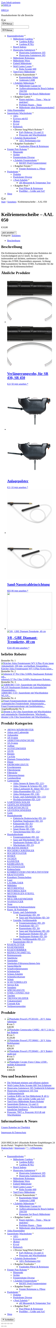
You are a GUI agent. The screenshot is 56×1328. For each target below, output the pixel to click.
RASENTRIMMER (16, 950)
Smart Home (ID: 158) (23, 829)
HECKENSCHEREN (17, 848)
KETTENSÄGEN (16, 866)
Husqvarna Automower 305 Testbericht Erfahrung (31, 1088)
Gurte (10, 813)
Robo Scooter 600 (27, 69)
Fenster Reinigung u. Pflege (32, 168)
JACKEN (12, 858)
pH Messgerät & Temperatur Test (34, 182)
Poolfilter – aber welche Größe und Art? (26, 1098)
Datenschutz (7, 1148)
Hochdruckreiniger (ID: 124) (26, 799)
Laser (9, 880)
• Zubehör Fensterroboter (25, 160)
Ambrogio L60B (27, 80)
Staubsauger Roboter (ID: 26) (33, 933)
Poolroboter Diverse (22, 177)
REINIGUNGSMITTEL (19, 952)
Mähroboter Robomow (24, 58)
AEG (15, 116)
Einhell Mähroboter (22, 63)
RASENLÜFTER (15, 944)
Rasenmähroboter (15, 36)
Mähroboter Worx (21, 60)
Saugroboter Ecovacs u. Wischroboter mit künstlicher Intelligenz (26, 1108)
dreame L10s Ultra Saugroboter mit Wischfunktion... (26, 717)
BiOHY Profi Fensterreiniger (32, 163)
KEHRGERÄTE (15, 864)
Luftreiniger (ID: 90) (23, 826)
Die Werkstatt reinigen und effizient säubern (28, 1082)
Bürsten (10, 754)
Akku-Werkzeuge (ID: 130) (26, 794)
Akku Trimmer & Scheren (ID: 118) (30, 786)
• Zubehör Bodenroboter (24, 138)
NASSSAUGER (15, 901)
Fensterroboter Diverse (24, 157)
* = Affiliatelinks (34, 1148)
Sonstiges (11, 202)
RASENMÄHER (15, 947)
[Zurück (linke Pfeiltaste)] (2, 1326)
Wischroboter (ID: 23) (23, 845)
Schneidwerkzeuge (16, 976)
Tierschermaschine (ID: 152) (26, 831)
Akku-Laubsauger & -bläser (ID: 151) (31, 788)
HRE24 (5, 10)
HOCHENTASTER (17, 853)
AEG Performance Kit (29, 140)
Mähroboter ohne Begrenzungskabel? (37, 107)
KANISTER (13, 861)
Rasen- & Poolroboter (17, 909)
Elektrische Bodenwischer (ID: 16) (29, 818)
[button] (2, 1151)
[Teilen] (8, 1323)
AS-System (12, 743)
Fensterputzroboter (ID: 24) (26, 837)
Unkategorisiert (14, 1001)
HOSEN (11, 856)
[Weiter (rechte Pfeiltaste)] (5, 1326)
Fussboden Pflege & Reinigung (34, 146)
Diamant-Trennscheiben (18, 759)
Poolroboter (12, 171)
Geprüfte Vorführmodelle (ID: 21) (29, 939)
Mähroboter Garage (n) (30, 85)
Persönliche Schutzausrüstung (21, 907)
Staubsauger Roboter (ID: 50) (33, 936)
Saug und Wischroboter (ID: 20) (28, 839)
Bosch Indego (19, 47)
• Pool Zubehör (20, 180)
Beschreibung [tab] (13, 240)
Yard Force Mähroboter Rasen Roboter (25, 1101)
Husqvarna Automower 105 (32, 52)
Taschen (11, 995)
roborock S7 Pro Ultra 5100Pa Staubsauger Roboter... (26, 679)
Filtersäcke (12, 772)
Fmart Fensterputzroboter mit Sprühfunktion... (23, 706)
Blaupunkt (18, 152)
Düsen (10, 762)
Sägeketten (12, 960)
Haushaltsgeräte (14, 815)
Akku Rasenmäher (16, 110)
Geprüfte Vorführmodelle (25, 920)
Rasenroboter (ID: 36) (29, 928)
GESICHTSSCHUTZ (17, 807)
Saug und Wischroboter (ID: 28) (34, 931)
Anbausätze (12, 735)
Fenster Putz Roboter (17, 149)
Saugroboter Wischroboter (19, 113)
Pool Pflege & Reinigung (31, 188)
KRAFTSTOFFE (15, 874)
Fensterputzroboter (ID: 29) (32, 923)
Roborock (18, 126)
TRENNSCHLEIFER (17, 998)
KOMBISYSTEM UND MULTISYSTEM (27, 872)
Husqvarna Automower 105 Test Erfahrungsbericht (22, 1092)
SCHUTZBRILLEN (17, 982)
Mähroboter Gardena (23, 39)
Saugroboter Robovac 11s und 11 (23, 1104)
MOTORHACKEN (16, 891)
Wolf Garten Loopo (22, 66)
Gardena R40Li (26, 41)
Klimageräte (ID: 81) (23, 823)
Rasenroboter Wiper (28, 77)
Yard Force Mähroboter (24, 71)
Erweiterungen (14, 767)
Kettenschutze (13, 869)
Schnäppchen (13, 971)
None (9, 904)
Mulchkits (12, 896)
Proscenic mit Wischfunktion (32, 135)
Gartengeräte (13, 780)
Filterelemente (13, 770)
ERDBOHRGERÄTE (18, 764)
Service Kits (13, 985)
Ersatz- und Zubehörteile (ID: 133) (29, 797)
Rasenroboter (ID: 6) (23, 942)
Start (3, 202)
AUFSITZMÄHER (16, 748)
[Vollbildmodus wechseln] (5, 1323)
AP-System (12, 737)
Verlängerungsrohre (16, 1006)
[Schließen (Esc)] (11, 1323)
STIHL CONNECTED (18, 993)
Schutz (10, 979)
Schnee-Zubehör (15, 974)
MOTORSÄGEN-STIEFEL (20, 893)
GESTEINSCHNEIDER (19, 810)
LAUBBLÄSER (15, 882)
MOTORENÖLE (15, 888)
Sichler (16, 154)
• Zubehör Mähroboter (23, 83)
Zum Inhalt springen (10, 2)
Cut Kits (11, 756)
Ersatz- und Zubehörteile (24, 912)
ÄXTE (10, 751)
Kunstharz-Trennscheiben (19, 877)
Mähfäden (12, 885)
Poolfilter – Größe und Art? (32, 191)
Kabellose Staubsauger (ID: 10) (28, 821)
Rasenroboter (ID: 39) (29, 915)
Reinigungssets (14, 955)
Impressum (19, 1148)
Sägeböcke (12, 958)
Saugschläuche (14, 966)
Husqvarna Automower (24, 50)
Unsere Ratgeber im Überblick (15, 1127)
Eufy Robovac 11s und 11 (31, 132)
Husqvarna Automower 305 (32, 55)
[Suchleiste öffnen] (3, 20)
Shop (9, 193)
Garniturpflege (14, 778)
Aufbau (10, 745)
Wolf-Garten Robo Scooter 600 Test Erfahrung (29, 1085)
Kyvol (16, 124)
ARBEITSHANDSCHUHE (20, 740)
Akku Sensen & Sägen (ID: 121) (28, 783)
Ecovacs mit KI (20, 118)
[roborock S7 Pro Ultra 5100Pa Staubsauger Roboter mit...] (28, 676)
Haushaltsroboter (15, 834)
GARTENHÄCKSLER (18, 802)
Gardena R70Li (26, 44)
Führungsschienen (15, 775)
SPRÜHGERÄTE (16, 990)
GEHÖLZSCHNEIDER (19, 805)
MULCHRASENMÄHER (20, 899)
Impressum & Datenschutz (13, 1132)
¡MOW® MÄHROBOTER (20, 729)
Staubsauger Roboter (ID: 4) (26, 842)
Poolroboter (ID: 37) (28, 925)
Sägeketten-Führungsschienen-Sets (23, 963)
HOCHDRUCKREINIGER (20, 850)
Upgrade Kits (13, 1003)
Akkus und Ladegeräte (18, 732)
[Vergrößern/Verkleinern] (2, 1323)
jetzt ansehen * (8, 233)
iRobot (16, 121)
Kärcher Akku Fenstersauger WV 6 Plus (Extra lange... (27, 668)
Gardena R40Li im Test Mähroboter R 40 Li (28, 1096)
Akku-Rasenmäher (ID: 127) (26, 791)
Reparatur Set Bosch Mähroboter (34, 94)
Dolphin (17, 174)
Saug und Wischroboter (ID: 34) (34, 917)
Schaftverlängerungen (17, 968)
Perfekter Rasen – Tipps (30, 105)
